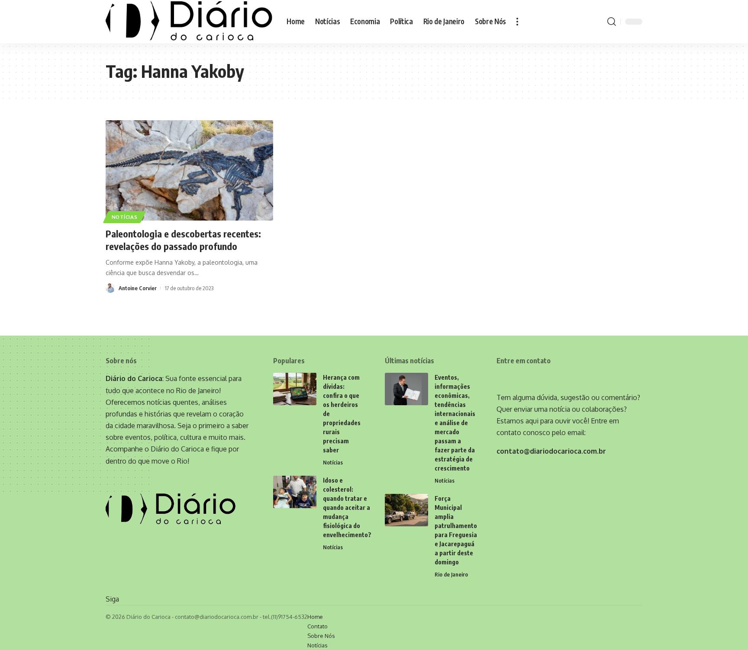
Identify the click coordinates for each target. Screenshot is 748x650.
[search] (611, 21)
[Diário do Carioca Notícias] (189, 21)
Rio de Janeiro (451, 574)
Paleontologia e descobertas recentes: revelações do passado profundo (183, 239)
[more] (517, 21)
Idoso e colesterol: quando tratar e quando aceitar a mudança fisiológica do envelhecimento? (347, 507)
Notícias (125, 217)
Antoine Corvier (138, 288)
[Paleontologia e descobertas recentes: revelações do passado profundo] (189, 170)
